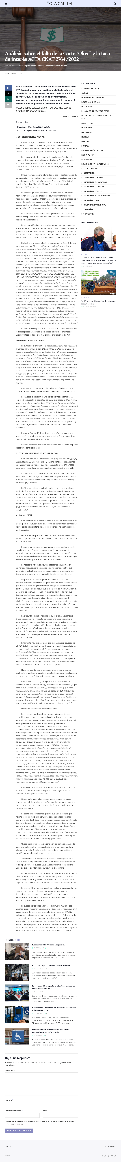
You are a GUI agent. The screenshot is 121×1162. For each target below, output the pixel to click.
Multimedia (86, 128)
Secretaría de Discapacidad (94, 182)
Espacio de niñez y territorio (95, 111)
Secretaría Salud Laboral (93, 205)
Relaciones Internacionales (95, 164)
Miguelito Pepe (88, 123)
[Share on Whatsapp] (8, 99)
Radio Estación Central (92, 150)
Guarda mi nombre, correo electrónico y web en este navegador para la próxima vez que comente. (41, 1122)
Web (45, 1111)
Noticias (56, 66)
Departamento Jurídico (33, 66)
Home (7, 73)
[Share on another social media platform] (8, 105)
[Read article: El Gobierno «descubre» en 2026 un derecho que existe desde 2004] (17, 1014)
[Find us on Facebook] (102, 1155)
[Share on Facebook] (8, 88)
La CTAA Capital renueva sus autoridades (36, 131)
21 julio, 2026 (38, 991)
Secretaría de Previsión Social (95, 196)
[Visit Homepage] (60, 4)
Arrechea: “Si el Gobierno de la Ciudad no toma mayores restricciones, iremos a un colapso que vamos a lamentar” (98, 260)
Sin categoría (87, 214)
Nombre (9, 1100)
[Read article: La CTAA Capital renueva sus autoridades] (17, 972)
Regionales (86, 160)
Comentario (11, 1070)
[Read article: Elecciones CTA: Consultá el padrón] (17, 951)
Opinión (85, 141)
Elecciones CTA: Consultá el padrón (33, 127)
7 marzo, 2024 (10, 66)
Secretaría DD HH (89, 173)
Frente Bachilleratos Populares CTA (97, 117)
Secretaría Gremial (90, 200)
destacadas (48, 66)
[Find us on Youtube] (112, 1155)
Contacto (8, 1146)
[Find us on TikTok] (115, 1156)
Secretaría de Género (91, 191)
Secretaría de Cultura (92, 178)
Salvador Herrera (89, 169)
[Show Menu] (6, 3)
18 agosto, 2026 (38, 948)
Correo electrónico (14, 1110)
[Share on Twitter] (8, 93)
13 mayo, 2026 (37, 1035)
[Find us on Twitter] (105, 1155)
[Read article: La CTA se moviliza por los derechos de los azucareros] (98, 282)
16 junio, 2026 (38, 1013)
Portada (64, 66)
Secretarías (87, 209)
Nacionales (86, 132)
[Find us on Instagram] (108, 1155)
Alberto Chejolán (90, 88)
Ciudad (20, 66)
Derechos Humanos (90, 102)
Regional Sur (87, 155)
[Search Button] (115, 3)
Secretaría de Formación (93, 187)
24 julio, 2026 (38, 968)
